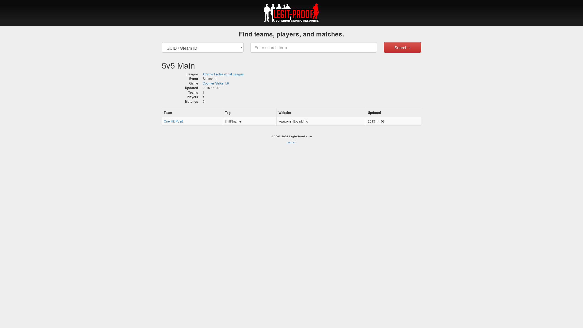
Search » (402, 47)
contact (292, 142)
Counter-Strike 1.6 (216, 83)
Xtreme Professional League (223, 74)
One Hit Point (173, 121)
